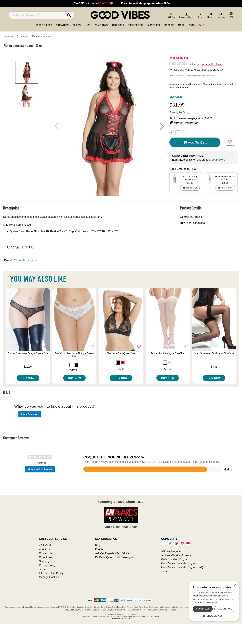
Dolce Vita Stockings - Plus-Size (167, 353)
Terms (42, 569)
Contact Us (45, 553)
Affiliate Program (171, 551)
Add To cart (197, 142)
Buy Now (27, 378)
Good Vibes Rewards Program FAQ (182, 567)
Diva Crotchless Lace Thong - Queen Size (74, 354)
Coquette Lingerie (25, 260)
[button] (161, 126)
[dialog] (214, 601)
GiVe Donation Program (175, 559)
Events (99, 549)
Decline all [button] (225, 609)
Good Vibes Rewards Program (179, 563)
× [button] (235, 585)
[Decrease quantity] (171, 132)
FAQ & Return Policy (51, 573)
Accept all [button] (202, 609)
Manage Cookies (49, 577)
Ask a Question (177, 75)
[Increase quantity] (184, 132)
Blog (98, 545)
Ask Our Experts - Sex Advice (112, 553)
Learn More (218, 159)
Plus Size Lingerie (41, 35)
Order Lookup (47, 557)
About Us (44, 549)
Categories (9, 35)
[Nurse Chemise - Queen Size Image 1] (109, 126)
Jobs (164, 571)
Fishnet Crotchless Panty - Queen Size (28, 353)
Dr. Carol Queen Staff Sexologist (114, 557)
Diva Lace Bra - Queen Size (121, 353)
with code (92, 3)
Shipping (44, 561)
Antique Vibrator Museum (176, 555)
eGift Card (45, 545)
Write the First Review (212, 64)
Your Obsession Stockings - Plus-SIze (214, 353)
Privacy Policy (47, 565)
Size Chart (175, 96)
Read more (212, 602)
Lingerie (23, 35)
